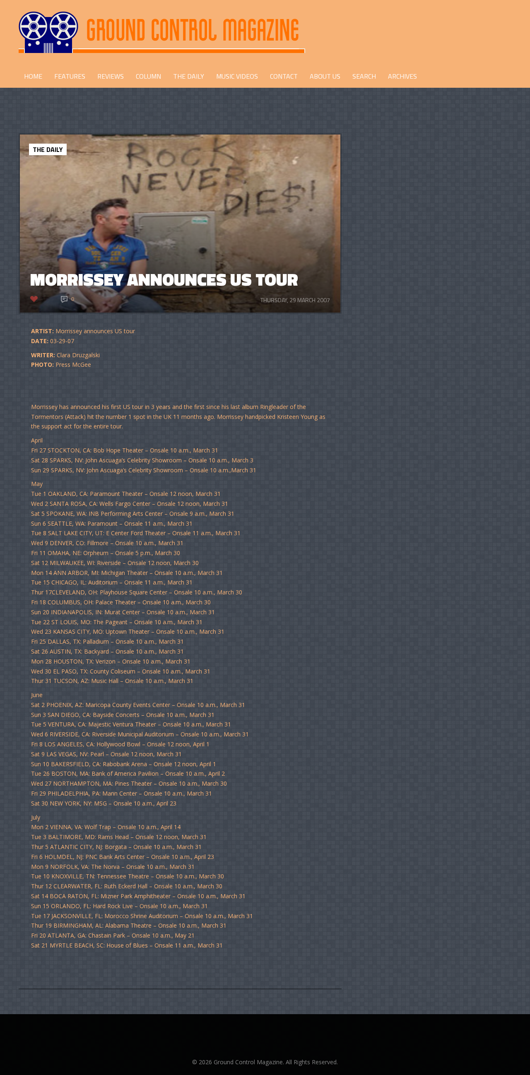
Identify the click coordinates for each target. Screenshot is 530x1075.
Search (364, 76)
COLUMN (148, 76)
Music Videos (237, 76)
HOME (33, 76)
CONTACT (284, 76)
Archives (402, 76)
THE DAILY (188, 76)
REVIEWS (110, 76)
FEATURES (69, 76)
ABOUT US (325, 76)
